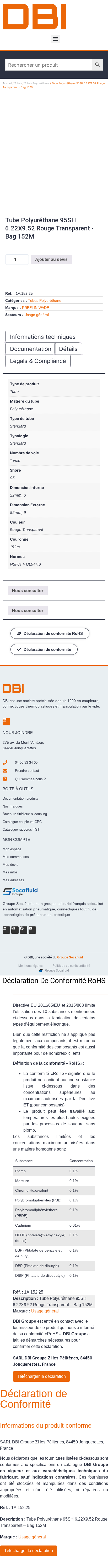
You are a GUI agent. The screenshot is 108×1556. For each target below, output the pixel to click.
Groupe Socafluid (70, 957)
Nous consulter (28, 590)
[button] (55, 39)
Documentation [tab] (30, 348)
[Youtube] (32, 930)
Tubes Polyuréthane (36, 83)
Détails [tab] (68, 348)
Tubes (18, 83)
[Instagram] (15, 930)
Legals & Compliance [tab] (38, 360)
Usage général (36, 315)
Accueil (7, 83)
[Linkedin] (6, 721)
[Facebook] (23, 930)
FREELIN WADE (35, 307)
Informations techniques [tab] (43, 336)
